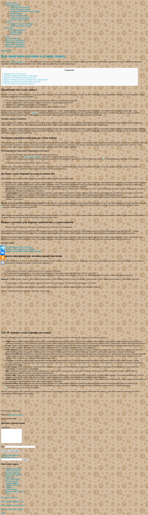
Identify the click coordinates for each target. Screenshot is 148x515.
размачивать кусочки (33, 157)
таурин (34, 113)
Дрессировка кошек (18, 30)
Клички (9, 22)
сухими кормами (16, 62)
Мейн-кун (10, 477)
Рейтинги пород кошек (19, 19)
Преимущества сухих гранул (14, 74)
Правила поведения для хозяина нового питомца (21, 82)
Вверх (3, 513)
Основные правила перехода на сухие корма (20, 76)
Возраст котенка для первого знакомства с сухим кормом (25, 80)
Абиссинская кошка (13, 468)
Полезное (9, 28)
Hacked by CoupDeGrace (15, 40)
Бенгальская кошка (13, 470)
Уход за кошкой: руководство (12, 501)
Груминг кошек (16, 32)
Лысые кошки (15, 13)
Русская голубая (12, 481)
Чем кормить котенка (9, 497)
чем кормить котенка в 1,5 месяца (19, 247)
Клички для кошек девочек (20, 26)
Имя (2, 447)
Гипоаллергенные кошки (20, 17)
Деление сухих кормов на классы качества (19, 78)
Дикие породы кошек (18, 15)
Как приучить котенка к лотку (13, 505)
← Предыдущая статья (10, 455)
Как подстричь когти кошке (12, 509)
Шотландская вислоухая (15, 491)
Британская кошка (13, 473)
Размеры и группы (13, 5)
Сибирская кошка (12, 485)
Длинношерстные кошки (20, 9)
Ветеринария (15, 34)
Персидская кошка (13, 479)
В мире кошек (6, 50)
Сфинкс (9, 487)
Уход (7, 36)
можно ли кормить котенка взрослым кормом (23, 251)
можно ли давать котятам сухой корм (20, 249)
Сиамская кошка (12, 483)
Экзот (8, 493)
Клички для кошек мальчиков (21, 24)
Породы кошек (11, 3)
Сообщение (5, 428)
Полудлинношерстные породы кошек (25, 11)
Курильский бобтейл (14, 475)
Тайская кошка (11, 489)
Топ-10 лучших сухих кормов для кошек (18, 83)
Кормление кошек (13, 38)
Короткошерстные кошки (20, 7)
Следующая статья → (9, 457)
